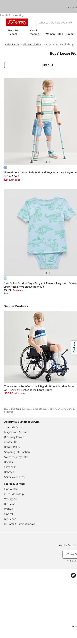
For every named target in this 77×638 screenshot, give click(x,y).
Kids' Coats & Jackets (31, 408)
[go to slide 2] (49, 162)
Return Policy (12, 447)
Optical (8, 514)
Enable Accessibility (12, 15)
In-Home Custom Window (19, 524)
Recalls (8, 462)
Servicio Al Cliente (15, 477)
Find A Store (11, 489)
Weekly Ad (10, 499)
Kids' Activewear (51, 408)
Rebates (9, 472)
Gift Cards (10, 467)
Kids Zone (10, 519)
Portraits (9, 509)
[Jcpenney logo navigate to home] (17, 22)
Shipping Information (17, 452)
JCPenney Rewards (15, 437)
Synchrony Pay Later (16, 457)
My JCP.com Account (16, 432)
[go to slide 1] (46, 162)
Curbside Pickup (14, 494)
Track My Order (13, 427)
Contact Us (10, 442)
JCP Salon (9, 504)
